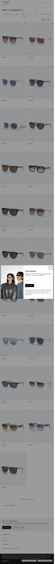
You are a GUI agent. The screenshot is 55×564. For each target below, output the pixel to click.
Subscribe (29, 285)
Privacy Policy (28, 294)
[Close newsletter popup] (50, 267)
